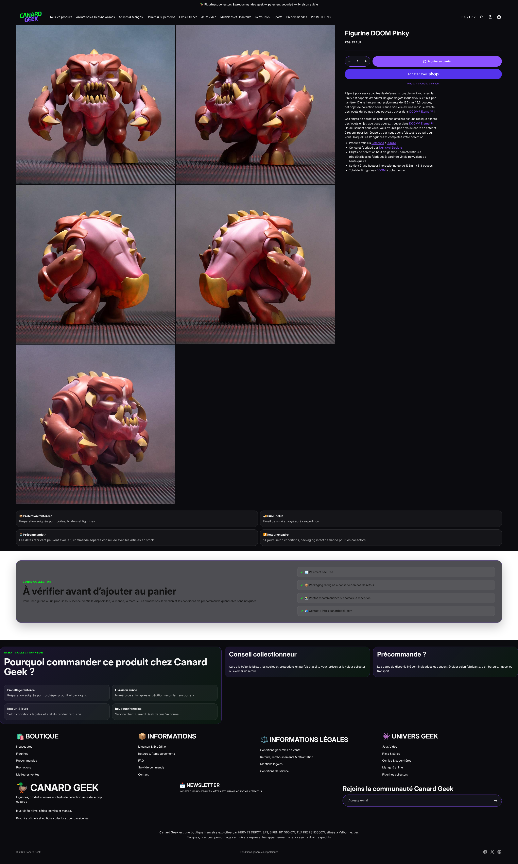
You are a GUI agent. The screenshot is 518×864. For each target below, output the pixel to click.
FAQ (141, 760)
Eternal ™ (427, 123)
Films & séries (391, 753)
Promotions (23, 767)
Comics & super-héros (396, 760)
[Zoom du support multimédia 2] (255, 104)
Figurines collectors (395, 774)
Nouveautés (24, 746)
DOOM (391, 143)
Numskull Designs (390, 147)
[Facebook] (485, 851)
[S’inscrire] (495, 800)
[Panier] (499, 17)
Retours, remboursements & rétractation (286, 757)
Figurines (22, 753)
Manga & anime (392, 767)
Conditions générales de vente (280, 750)
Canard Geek (33, 851)
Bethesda (378, 143)
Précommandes (26, 760)
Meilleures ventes (27, 774)
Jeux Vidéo (389, 746)
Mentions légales (271, 764)
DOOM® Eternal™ (421, 111)
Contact (143, 774)
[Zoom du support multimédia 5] (95, 424)
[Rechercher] (481, 17)
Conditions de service (274, 771)
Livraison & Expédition (152, 746)
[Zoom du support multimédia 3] (95, 264)
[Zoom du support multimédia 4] (255, 264)
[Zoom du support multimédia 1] (95, 104)
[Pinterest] (499, 851)
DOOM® (414, 123)
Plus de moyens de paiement (423, 83)
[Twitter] (492, 851)
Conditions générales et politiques (259, 851)
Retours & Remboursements (156, 753)
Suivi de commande (151, 767)
